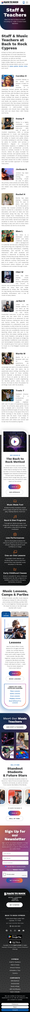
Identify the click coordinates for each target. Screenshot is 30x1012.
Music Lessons (15, 679)
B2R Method (15, 981)
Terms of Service (22, 947)
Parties (15, 900)
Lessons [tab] (6, 615)
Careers (15, 973)
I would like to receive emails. (16, 866)
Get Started (14, 905)
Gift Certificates (15, 989)
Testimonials (15, 983)
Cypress (15, 959)
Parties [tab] (24, 615)
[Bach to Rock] (10, 2)
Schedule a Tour (15, 970)
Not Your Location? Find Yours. (15, 923)
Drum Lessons (15, 696)
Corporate (15, 978)
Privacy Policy (12, 947)
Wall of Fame (14, 818)
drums (21, 66)
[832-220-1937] (22, 2)
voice (25, 66)
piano (11, 66)
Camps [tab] (15, 615)
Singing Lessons (15, 698)
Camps (15, 899)
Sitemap (15, 949)
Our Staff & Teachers (14, 727)
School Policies (15, 967)
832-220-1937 (16, 926)
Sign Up (14, 487)
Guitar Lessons (15, 693)
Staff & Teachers (15, 962)
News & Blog (15, 986)
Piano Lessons (15, 691)
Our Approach (14, 492)
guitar (16, 66)
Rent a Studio (15, 992)
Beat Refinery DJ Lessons (15, 701)
